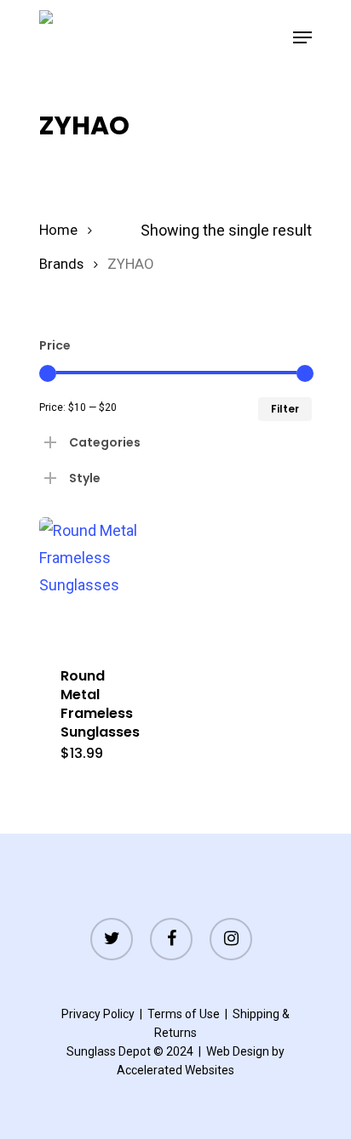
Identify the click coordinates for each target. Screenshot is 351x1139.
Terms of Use (183, 1014)
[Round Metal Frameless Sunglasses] (103, 581)
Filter (285, 408)
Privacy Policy (98, 1014)
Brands (61, 264)
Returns (175, 1032)
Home (58, 230)
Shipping (256, 1014)
